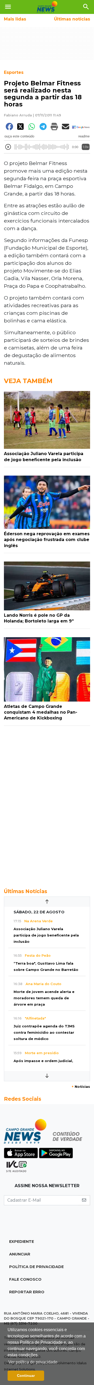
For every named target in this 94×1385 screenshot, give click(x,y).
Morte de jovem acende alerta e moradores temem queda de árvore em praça (44, 998)
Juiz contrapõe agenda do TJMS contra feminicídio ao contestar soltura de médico (44, 1032)
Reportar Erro (26, 1292)
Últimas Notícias (25, 891)
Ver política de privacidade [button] (32, 1362)
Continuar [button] (26, 1375)
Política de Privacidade (36, 1266)
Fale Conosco (25, 1279)
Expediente (21, 1241)
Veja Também (28, 381)
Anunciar (19, 1254)
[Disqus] (47, 804)
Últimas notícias (72, 19)
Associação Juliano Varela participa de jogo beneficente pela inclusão (46, 935)
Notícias (81, 1087)
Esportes (14, 72)
